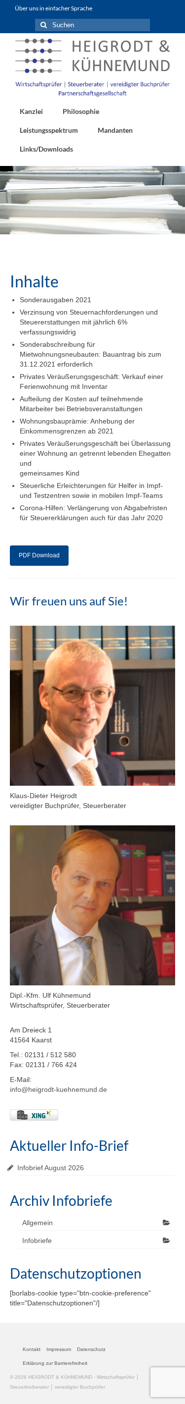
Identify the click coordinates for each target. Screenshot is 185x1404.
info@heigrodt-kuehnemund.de (58, 1089)
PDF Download (39, 555)
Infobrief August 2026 (50, 1168)
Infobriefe (37, 1240)
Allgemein (37, 1223)
